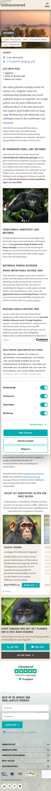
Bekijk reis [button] (29, 585)
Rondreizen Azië (8, 745)
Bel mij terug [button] (24, 655)
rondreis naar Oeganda (33, 473)
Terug (8, 591)
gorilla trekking (33, 300)
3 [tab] (26, 220)
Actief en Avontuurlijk (14, 76)
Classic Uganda (13, 547)
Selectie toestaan (25, 441)
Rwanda (33, 160)
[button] (12, 647)
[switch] (44, 396)
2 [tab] (24, 220)
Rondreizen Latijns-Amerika (13, 755)
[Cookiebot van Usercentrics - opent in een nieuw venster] (36, 340)
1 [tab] (22, 220)
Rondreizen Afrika (9, 750)
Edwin (34, 128)
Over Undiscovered (10, 766)
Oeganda (8, 73)
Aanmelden (11, 725)
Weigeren (25, 449)
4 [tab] (28, 220)
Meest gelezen (8, 761)
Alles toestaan (25, 433)
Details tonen (36, 424)
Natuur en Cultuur (13, 79)
